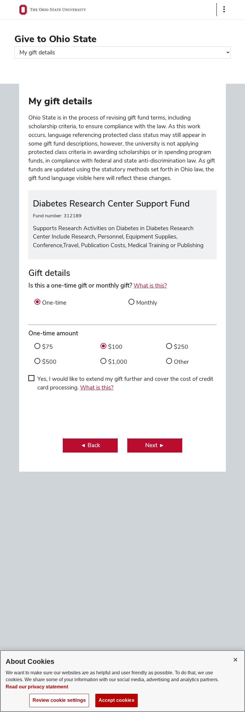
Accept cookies (116, 700)
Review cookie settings (59, 700)
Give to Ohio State (55, 39)
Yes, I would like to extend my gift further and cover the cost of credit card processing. (125, 383)
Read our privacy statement (37, 686)
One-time (54, 302)
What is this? (150, 285)
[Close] (235, 659)
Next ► (155, 445)
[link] (90, 445)
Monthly (146, 302)
